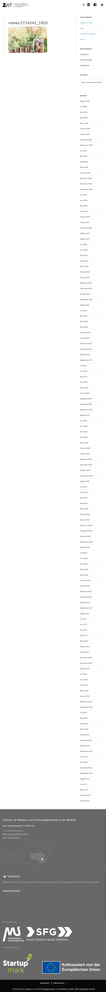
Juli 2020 (83, 421)
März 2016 (84, 691)
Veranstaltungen (86, 60)
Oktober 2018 (85, 536)
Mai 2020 (83, 432)
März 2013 (84, 790)
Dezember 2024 (86, 178)
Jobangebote (84, 65)
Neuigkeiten (84, 54)
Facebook (95, 6)
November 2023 (86, 228)
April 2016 (84, 685)
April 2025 (84, 162)
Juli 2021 (83, 366)
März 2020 (84, 443)
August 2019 (84, 481)
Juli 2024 (83, 195)
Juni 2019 (84, 492)
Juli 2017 (83, 619)
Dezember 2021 (86, 343)
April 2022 (84, 321)
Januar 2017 (84, 652)
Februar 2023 (85, 272)
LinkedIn (88, 6)
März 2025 (84, 167)
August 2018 (84, 547)
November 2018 (86, 531)
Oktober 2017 (85, 602)
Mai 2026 (83, 112)
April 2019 (84, 503)
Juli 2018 (83, 553)
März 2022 (84, 327)
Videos (82, 39)
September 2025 (86, 145)
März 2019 (84, 509)
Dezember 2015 (86, 702)
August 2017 (84, 613)
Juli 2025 (83, 151)
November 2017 (86, 597)
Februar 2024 (85, 217)
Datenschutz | (59, 983)
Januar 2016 (84, 696)
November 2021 (86, 349)
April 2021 (84, 382)
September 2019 (86, 476)
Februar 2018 (85, 580)
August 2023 (84, 239)
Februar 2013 (85, 795)
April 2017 (84, 635)
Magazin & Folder (86, 23)
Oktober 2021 (85, 354)
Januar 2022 (84, 338)
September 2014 (86, 751)
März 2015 (84, 729)
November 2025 (86, 140)
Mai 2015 (83, 718)
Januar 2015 (84, 735)
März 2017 (84, 641)
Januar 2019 (84, 520)
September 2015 (86, 707)
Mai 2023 (83, 255)
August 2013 (84, 779)
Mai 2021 (83, 377)
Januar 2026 (84, 134)
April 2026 (84, 118)
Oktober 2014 (85, 746)
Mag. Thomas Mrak (11, 837)
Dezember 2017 (86, 591)
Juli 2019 (83, 487)
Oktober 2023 (85, 233)
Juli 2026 (83, 107)
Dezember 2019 (86, 459)
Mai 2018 (83, 564)
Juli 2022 (83, 310)
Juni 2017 (84, 624)
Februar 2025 (85, 173)
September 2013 (86, 773)
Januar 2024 (84, 222)
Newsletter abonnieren (11, 891)
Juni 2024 (84, 200)
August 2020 (84, 415)
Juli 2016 (83, 674)
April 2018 (84, 569)
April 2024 (84, 211)
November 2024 (86, 184)
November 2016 (86, 663)
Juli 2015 (83, 712)
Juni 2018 (84, 558)
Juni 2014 (84, 757)
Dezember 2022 (86, 283)
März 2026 (84, 123)
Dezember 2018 (86, 525)
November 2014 (86, 740)
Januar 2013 (84, 801)
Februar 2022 (85, 332)
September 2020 (86, 410)
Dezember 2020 (86, 399)
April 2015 (84, 724)
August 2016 (84, 668)
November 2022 (86, 288)
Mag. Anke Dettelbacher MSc (15, 834)
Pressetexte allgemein (88, 34)
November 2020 (86, 404)
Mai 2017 (83, 630)
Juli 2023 (83, 244)
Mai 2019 (83, 498)
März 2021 (84, 388)
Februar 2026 (85, 129)
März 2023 (84, 266)
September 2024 (86, 189)
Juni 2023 (84, 250)
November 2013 (86, 768)
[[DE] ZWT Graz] (16, 4)
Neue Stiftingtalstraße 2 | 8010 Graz (19, 825)
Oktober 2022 (85, 294)
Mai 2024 (83, 206)
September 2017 (86, 608)
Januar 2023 (84, 277)
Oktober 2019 (85, 470)
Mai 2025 (83, 156)
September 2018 (86, 542)
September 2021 (86, 360)
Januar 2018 (84, 586)
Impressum (45, 983)
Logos (82, 28)
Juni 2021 (84, 371)
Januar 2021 (84, 393)
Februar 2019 (85, 514)
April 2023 (84, 261)
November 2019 (86, 465)
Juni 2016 (84, 680)
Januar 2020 (84, 454)
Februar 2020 (85, 448)
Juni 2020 (84, 426)
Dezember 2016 (86, 657)
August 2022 (84, 305)
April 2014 (84, 762)
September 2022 (86, 299)
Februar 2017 (85, 646)
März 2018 (84, 575)
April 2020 (84, 437)
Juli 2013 (83, 784)
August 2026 (84, 101)
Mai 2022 (83, 316)
